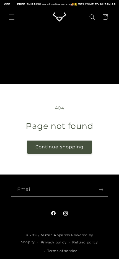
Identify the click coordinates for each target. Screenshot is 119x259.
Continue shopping (59, 147)
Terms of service (62, 251)
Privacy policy (54, 242)
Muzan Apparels (55, 235)
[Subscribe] (101, 189)
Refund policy (85, 242)
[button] (11, 17)
